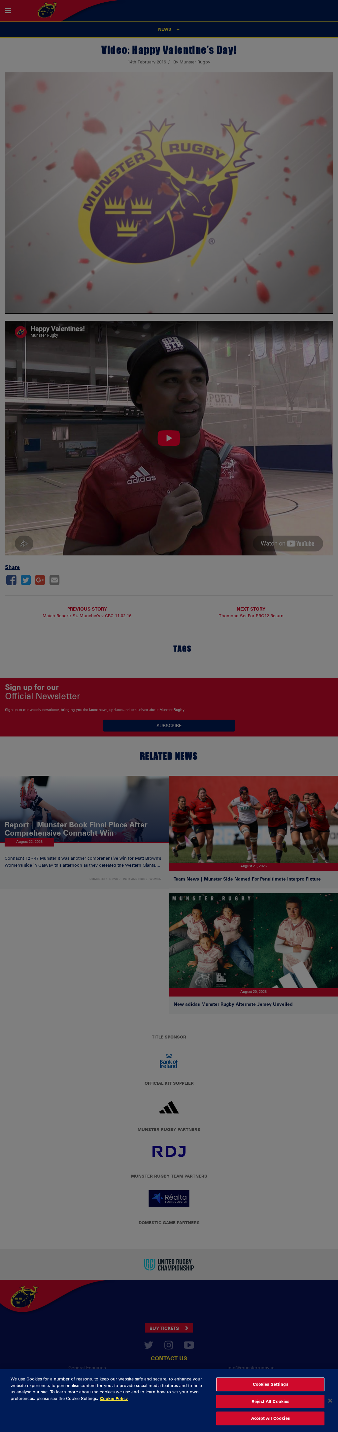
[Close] (330, 1401)
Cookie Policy (114, 1398)
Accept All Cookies (270, 1418)
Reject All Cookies (270, 1401)
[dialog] (169, 1400)
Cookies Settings (270, 1384)
